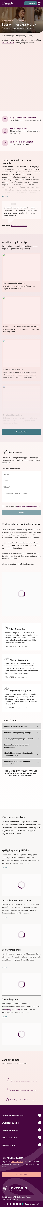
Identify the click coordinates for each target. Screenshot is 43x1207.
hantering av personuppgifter (28, 506)
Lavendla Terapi (10, 1130)
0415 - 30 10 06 (14, 1204)
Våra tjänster (9, 1137)
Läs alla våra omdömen (19, 226)
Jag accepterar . (23, 506)
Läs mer (5, 196)
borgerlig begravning (12, 1009)
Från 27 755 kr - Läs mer (14, 677)
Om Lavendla (8, 1145)
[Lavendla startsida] (8, 3)
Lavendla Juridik (10, 1123)
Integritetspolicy (7, 1199)
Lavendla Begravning (13, 1115)
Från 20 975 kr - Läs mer (14, 646)
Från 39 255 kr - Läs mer (14, 708)
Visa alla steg (21, 432)
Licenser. (16, 1199)
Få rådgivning (30, 3)
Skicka (21, 512)
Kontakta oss (21, 1174)
